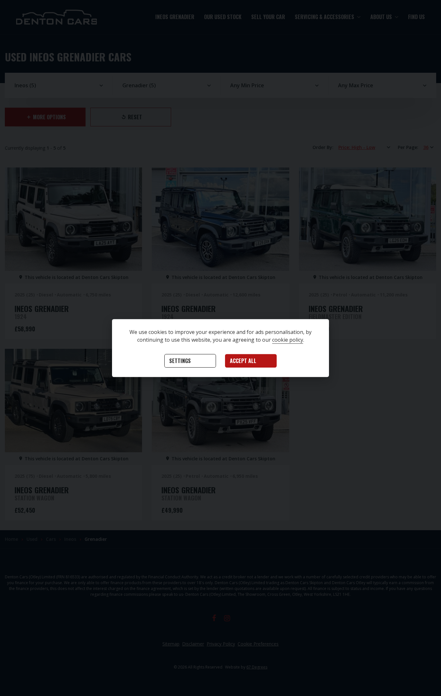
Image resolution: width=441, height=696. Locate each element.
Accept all (243, 361)
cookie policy (287, 340)
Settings (180, 361)
